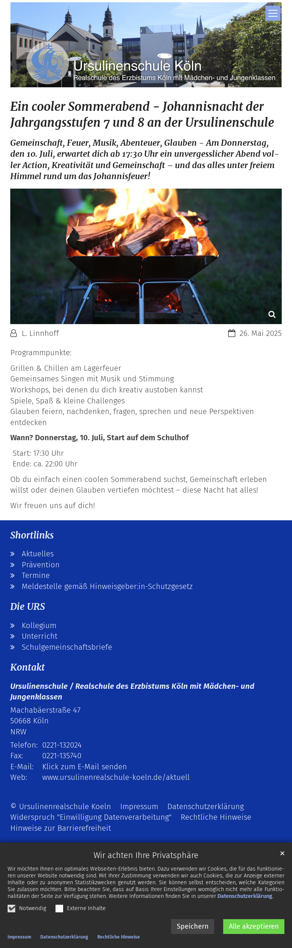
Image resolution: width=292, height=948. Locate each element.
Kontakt (27, 667)
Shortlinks (32, 535)
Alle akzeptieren (254, 926)
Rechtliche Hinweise (118, 937)
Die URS (27, 607)
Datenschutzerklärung (244, 896)
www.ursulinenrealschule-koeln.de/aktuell (116, 777)
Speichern (193, 926)
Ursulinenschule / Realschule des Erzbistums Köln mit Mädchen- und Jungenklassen (132, 692)
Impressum (19, 937)
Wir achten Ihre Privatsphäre (146, 855)
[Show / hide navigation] (273, 13)
